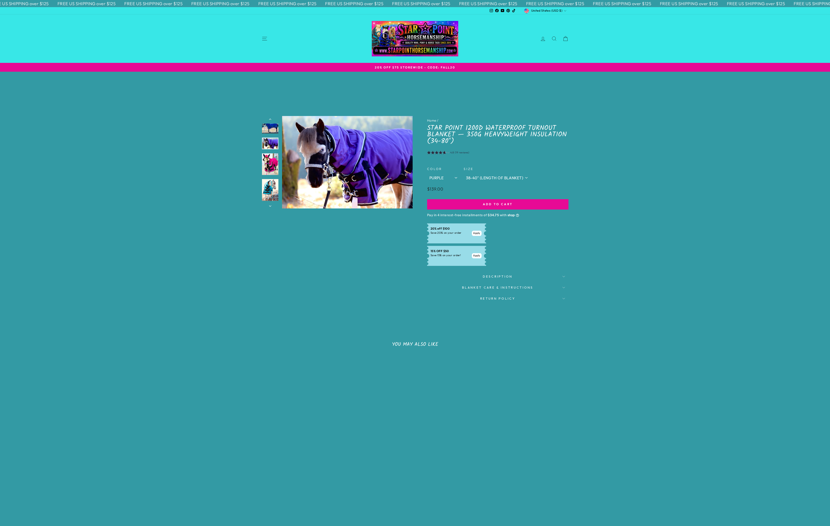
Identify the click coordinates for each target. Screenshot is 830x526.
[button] (461, 31)
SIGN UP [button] (444, 86)
